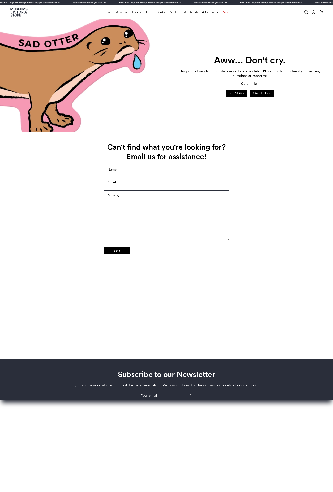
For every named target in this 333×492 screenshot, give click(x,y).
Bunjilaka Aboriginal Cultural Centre (255, 407)
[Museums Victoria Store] (19, 12)
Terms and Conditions (186, 413)
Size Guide (177, 400)
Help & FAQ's (236, 93)
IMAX (232, 400)
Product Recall (180, 419)
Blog (173, 438)
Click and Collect (182, 407)
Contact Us (178, 432)
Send (117, 250)
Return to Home (261, 93)
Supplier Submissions (186, 425)
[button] (306, 12)
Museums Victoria (242, 413)
